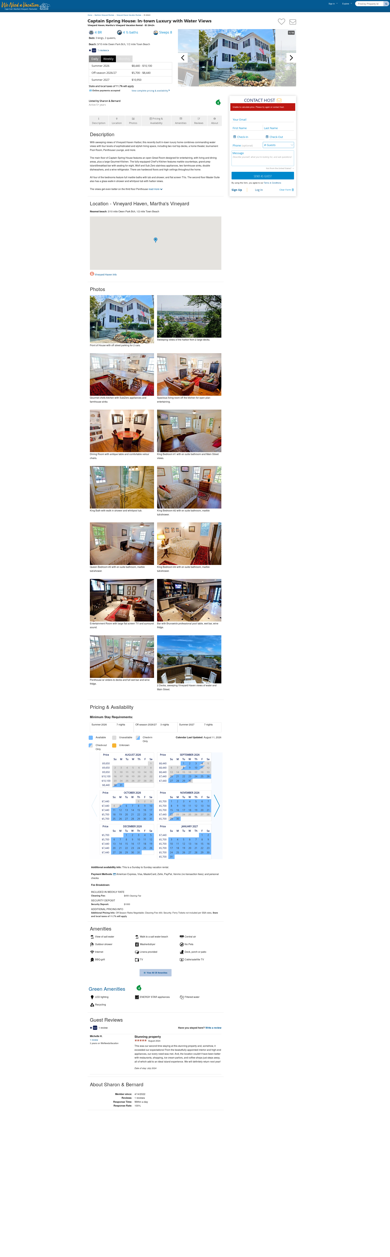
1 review (94, 1039)
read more (154, 189)
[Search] (386, 3)
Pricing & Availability (156, 121)
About (214, 123)
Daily (94, 59)
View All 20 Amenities (156, 972)
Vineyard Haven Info (105, 274)
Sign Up (237, 190)
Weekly (108, 59)
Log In (259, 190)
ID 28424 (147, 15)
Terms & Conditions (272, 182)
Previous (183, 58)
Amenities (180, 123)
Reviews (198, 123)
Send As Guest (263, 176)
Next (291, 58)
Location (117, 123)
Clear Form (285, 189)
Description (98, 123)
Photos (133, 123)
